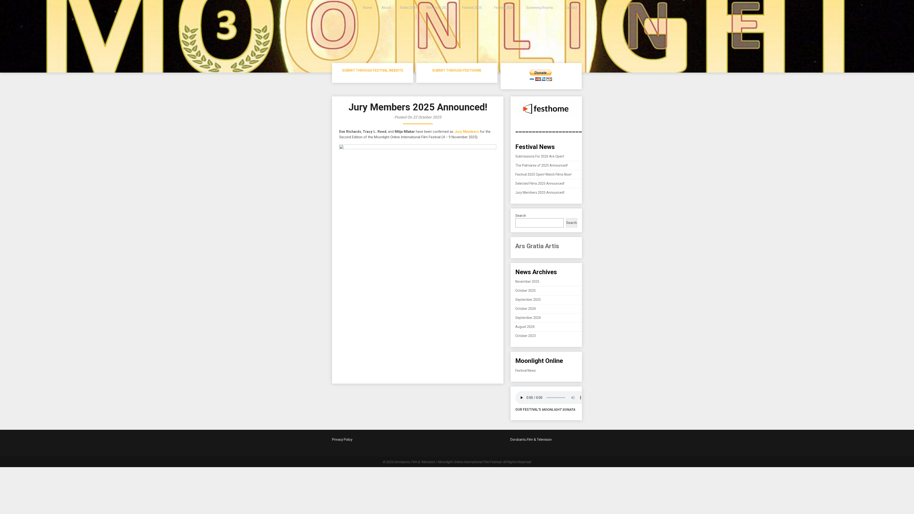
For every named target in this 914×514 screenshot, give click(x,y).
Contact (571, 8)
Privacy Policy (342, 439)
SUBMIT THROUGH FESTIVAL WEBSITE (372, 70)
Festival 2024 (504, 8)
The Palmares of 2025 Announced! (541, 165)
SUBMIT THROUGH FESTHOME (456, 70)
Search (520, 215)
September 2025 (528, 299)
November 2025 (527, 281)
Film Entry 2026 (438, 8)
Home (367, 8)
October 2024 (525, 309)
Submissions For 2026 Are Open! (539, 156)
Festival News (525, 370)
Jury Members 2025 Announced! (539, 192)
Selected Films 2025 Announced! (539, 183)
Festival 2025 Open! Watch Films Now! (543, 174)
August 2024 (525, 327)
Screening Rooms (539, 8)
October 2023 (525, 336)
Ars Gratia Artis (537, 246)
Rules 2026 (408, 8)
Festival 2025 (472, 8)
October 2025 (525, 290)
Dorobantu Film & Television (531, 439)
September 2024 (528, 318)
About (386, 8)
